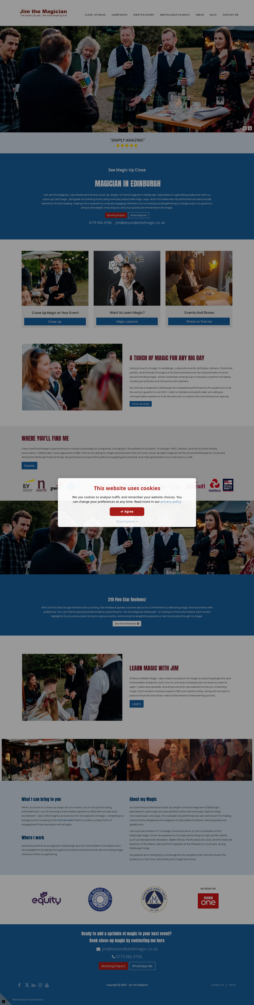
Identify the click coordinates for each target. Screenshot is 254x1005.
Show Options (126, 521)
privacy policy (171, 501)
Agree (129, 511)
